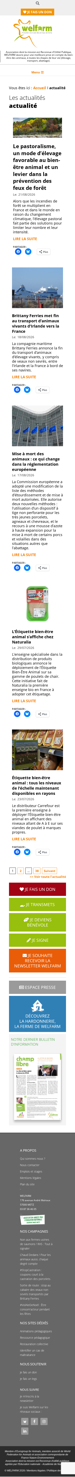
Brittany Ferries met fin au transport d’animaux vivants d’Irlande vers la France (35, 323)
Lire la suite (25, 238)
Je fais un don (28, 1372)
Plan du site (27, 1184)
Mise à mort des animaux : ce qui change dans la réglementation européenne (36, 461)
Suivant (49, 871)
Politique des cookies (58, 1470)
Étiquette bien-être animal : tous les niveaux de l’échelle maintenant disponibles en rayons (36, 785)
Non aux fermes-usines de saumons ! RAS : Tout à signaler (36, 1244)
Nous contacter (29, 1165)
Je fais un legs (28, 1379)
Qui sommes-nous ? (32, 1158)
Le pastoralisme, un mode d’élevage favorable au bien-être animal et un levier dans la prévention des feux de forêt (37, 167)
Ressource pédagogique (35, 1337)
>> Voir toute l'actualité (48, 877)
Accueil (39, 87)
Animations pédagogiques (36, 1331)
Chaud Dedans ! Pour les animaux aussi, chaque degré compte (35, 1259)
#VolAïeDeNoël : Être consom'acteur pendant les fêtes (35, 1309)
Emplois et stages (31, 1171)
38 (37, 871)
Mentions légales (30, 1178)
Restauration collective (34, 1344)
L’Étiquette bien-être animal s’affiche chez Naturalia (32, 637)
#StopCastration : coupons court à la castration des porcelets (35, 1274)
